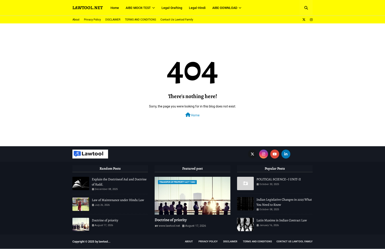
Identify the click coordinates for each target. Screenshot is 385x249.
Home (195, 115)
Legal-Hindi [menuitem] (197, 8)
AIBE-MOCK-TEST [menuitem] (138, 8)
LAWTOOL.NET (87, 8)
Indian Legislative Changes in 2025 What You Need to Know (284, 202)
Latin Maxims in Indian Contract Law (281, 220)
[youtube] (274, 154)
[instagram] (311, 19)
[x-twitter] (304, 19)
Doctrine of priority (105, 220)
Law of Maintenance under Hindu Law (118, 200)
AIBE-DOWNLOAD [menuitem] (224, 8)
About (76, 19)
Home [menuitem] (115, 8)
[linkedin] (285, 154)
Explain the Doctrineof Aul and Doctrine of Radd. (119, 182)
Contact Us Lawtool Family (176, 19)
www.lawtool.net (169, 225)
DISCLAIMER (113, 19)
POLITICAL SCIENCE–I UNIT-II (278, 179)
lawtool (103, 241)
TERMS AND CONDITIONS (140, 19)
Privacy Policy (92, 19)
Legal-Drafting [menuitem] (172, 8)
